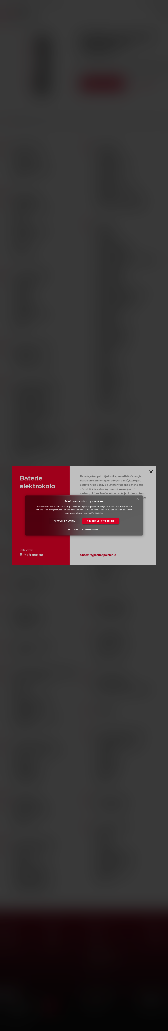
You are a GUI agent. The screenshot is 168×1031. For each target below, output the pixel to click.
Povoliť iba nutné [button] (64, 520)
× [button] (137, 500)
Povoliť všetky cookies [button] (100, 521)
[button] (84, 530)
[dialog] (84, 515)
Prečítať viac (97, 513)
